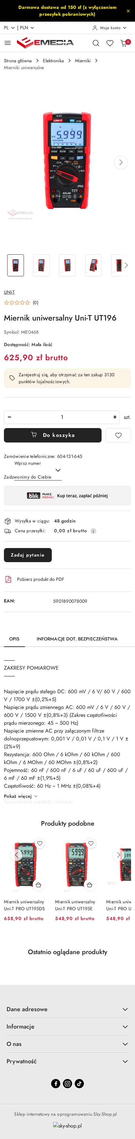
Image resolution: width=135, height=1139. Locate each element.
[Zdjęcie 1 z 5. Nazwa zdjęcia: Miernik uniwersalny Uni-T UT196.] (15, 265)
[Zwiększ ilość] (115, 417)
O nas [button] (14, 1044)
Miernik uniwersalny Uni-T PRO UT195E (75, 905)
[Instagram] (67, 1083)
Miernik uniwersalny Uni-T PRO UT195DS (24, 905)
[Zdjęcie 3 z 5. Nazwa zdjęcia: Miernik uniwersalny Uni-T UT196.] (67, 265)
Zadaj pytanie (28, 555)
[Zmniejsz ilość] (9, 417)
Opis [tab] (14, 639)
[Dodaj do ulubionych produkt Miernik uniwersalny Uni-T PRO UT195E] (91, 843)
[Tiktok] (79, 1083)
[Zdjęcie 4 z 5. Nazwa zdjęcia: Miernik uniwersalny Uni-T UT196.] (93, 265)
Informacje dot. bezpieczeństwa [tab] (77, 639)
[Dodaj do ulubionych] (118, 435)
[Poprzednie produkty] (16, 855)
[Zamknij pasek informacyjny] (128, 11)
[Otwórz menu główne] (7, 43)
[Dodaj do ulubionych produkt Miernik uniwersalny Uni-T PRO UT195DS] (40, 843)
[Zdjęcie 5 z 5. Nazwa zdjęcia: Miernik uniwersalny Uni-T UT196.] (119, 265)
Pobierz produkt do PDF (40, 579)
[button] (121, 163)
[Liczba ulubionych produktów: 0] (109, 43)
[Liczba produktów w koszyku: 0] (123, 43)
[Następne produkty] (119, 855)
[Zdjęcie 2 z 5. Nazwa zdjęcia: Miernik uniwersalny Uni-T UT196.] (41, 265)
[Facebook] (55, 1083)
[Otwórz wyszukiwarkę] (96, 43)
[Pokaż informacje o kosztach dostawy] (93, 531)
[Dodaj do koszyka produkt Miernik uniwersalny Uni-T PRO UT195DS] (39, 885)
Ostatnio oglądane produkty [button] (67, 952)
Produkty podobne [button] (67, 823)
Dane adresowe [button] (27, 1009)
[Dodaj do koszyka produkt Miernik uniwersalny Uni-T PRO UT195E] (90, 885)
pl (6, 27)
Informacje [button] (20, 1026)
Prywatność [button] (22, 1061)
